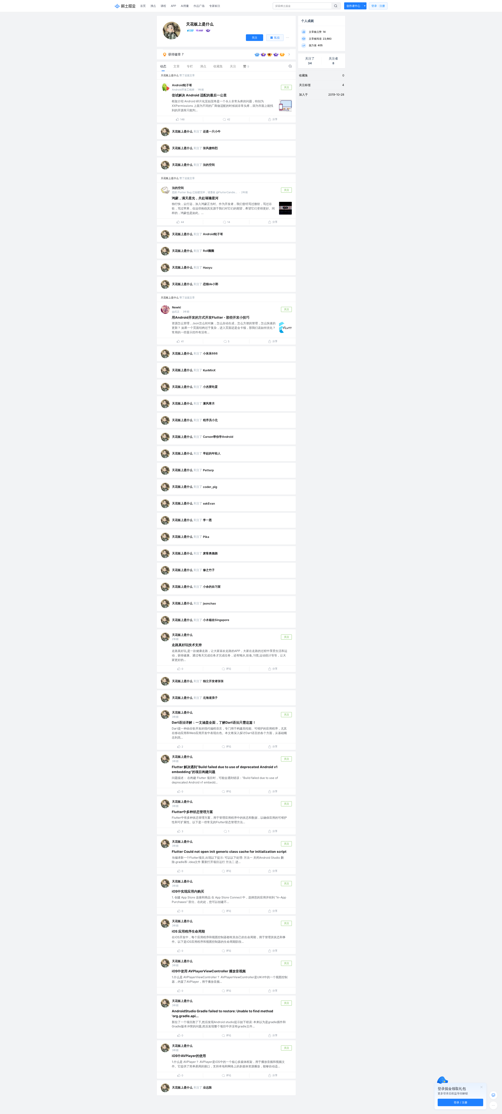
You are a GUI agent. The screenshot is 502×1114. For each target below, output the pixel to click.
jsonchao (209, 603)
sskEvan (209, 503)
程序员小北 (210, 420)
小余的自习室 (212, 586)
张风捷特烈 (210, 148)
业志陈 (207, 1087)
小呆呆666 (210, 353)
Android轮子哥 (182, 85)
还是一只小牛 (212, 131)
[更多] (493, 1105)
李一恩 (207, 520)
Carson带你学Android (218, 437)
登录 (378, 5)
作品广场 (199, 5)
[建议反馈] (493, 1095)
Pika (206, 537)
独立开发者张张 (213, 681)
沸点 (153, 5)
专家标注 (214, 5)
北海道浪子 (210, 698)
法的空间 (209, 165)
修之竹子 (209, 570)
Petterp (208, 470)
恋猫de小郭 (210, 284)
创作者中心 (353, 5)
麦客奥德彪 (210, 553)
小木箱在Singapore (216, 620)
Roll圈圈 (208, 251)
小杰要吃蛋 (210, 387)
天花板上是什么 (170, 75)
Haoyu (207, 267)
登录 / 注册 (460, 1102)
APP (173, 5)
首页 (143, 5)
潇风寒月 (209, 403)
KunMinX (209, 370)
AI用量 (185, 5)
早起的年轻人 (212, 453)
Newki (176, 307)
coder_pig (210, 487)
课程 (163, 5)
